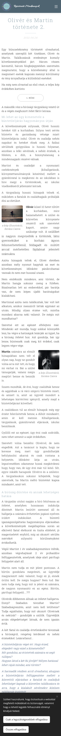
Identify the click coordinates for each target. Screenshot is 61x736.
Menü (56, 6)
